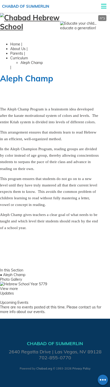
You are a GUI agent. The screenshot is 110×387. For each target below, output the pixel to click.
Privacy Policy (81, 368)
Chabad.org (44, 368)
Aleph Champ (31, 62)
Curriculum (19, 58)
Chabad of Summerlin (25, 6)
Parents (16, 53)
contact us (87, 307)
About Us (18, 48)
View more (9, 288)
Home (15, 44)
